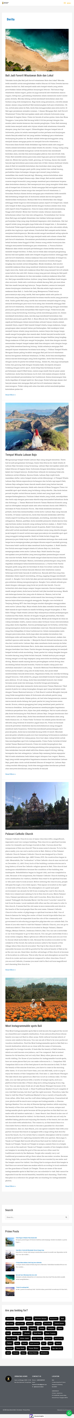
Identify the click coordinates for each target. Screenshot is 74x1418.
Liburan (27, 1333)
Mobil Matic (38, 1333)
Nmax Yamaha (37, 1338)
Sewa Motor (33, 1348)
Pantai (9, 1343)
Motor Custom (50, 1333)
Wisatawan (44, 1353)
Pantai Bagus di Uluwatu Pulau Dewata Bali (26, 1237)
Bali (62, 1318)
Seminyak (10, 1348)
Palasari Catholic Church (19, 834)
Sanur (50, 1343)
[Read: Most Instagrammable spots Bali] (37, 1000)
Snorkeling (45, 1348)
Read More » (10, 394)
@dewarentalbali (38, 1386)
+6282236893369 (41, 1380)
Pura (43, 1343)
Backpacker (53, 1318)
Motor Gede (11, 1338)
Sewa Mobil (20, 1348)
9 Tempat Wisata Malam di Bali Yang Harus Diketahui (29, 1262)
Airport (28, 1318)
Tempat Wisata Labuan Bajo (21, 454)
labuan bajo (16, 1333)
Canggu (38, 1323)
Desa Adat (47, 1323)
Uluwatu (15, 1353)
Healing (33, 1328)
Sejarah (58, 1343)
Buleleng (29, 1323)
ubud (8, 1353)
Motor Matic (24, 1338)
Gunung (23, 1328)
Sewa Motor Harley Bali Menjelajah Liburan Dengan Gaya (30, 1250)
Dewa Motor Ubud (12, 1328)
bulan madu (20, 1323)
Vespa (23, 1353)
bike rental (10, 1323)
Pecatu (24, 1343)
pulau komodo (34, 1343)
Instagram (51, 1328)
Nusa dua (48, 1338)
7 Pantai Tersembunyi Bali (22, 1287)
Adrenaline (10, 1318)
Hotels (42, 1328)
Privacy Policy (26, 1409)
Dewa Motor (59, 1323)
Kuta (8, 1333)
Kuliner (60, 1328)
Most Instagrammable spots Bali (23, 1026)
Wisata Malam (33, 1353)
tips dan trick (57, 1348)
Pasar (17, 1343)
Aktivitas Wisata (40, 1318)
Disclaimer (19, 1409)
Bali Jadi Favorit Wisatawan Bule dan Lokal (29, 75)
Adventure (19, 1318)
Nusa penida (58, 1338)
